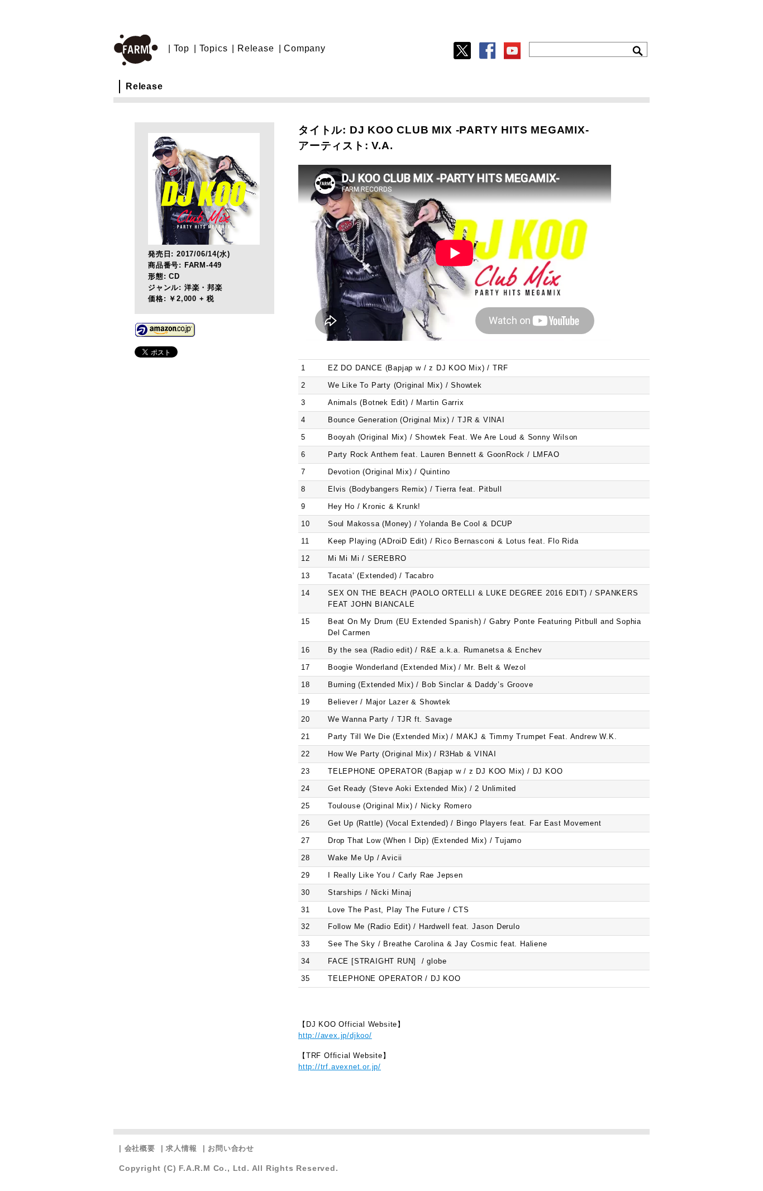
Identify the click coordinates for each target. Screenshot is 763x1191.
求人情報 (181, 1148)
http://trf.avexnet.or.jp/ (339, 1067)
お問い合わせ (231, 1148)
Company (305, 48)
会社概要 (140, 1148)
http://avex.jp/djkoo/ (335, 1035)
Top (181, 48)
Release (255, 48)
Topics (213, 48)
